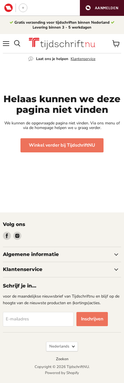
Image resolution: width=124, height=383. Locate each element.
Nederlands (59, 346)
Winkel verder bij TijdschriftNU (62, 145)
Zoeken (62, 359)
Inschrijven (92, 319)
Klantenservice (83, 58)
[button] (102, 8)
